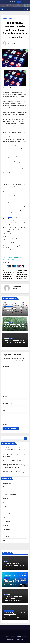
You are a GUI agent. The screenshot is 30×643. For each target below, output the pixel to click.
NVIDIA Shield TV (7, 529)
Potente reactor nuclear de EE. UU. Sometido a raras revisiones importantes (21, 274)
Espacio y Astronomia (8, 498)
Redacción (19, 584)
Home (4, 506)
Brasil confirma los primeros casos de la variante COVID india (13, 258)
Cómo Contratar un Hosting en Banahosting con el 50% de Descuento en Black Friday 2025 (14, 449)
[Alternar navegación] (14, 9)
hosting (4, 510)
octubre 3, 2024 (9, 584)
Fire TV (5, 502)
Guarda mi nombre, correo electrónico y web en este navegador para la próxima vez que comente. (15, 422)
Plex (4, 533)
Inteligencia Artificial (8, 513)
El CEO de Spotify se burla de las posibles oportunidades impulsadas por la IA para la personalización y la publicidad (14, 466)
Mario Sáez (21, 567)
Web (4, 410)
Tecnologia (6, 636)
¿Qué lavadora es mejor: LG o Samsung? (14, 460)
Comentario (6, 366)
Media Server (6, 521)
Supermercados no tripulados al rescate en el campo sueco (8, 275)
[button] (24, 9)
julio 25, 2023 (9, 617)
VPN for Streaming (8, 540)
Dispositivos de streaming (9, 494)
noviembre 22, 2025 (10, 567)
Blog (4, 487)
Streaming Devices (8, 537)
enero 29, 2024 (9, 600)
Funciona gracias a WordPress (8, 632)
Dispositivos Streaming (21, 636)
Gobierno (9, 217)
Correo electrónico (8, 403)
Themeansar (25, 632)
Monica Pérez (13, 43)
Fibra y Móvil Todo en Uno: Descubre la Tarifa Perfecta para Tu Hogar (15, 582)
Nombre (5, 396)
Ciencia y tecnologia (7, 18)
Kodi (4, 517)
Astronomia (12, 636)
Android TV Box (7, 483)
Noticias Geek (6, 525)
